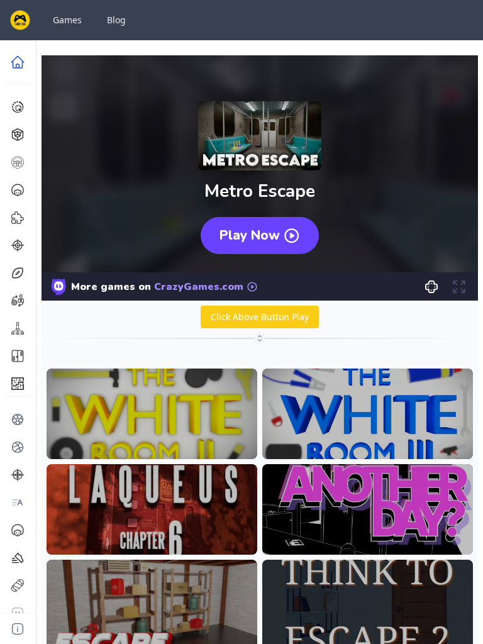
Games (67, 20)
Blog (116, 20)
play (151, 440)
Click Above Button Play (260, 317)
